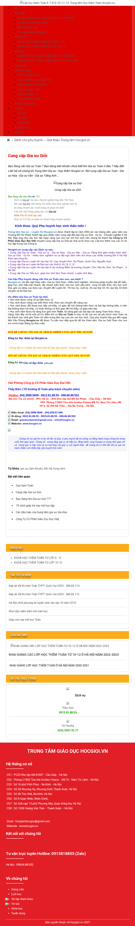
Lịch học (20, 51)
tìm (21, 362)
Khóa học (20, 36)
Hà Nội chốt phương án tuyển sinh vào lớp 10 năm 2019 (42, 602)
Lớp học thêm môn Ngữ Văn (34, 79)
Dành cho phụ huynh (28, 140)
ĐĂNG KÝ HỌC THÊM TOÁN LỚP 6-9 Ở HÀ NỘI (46, 56)
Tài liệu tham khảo (25, 103)
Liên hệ (19, 132)
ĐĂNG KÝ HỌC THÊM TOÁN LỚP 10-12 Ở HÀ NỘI (47, 60)
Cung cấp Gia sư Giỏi (28, 492)
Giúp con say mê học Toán (25, 619)
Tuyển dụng (21, 127)
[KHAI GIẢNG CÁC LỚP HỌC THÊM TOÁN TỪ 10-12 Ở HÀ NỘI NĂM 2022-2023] (60, 645)
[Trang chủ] (16, 8)
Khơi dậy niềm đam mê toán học (28, 611)
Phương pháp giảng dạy (32, 32)
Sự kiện (22, 118)
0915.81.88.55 (68, 712)
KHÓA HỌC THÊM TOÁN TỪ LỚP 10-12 (41, 46)
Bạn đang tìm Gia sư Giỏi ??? (33, 499)
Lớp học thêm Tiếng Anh (32, 84)
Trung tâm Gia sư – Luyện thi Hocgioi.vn (32, 231)
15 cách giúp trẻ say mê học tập (35, 505)
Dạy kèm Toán (24, 485)
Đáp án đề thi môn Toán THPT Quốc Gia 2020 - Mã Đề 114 (44, 585)
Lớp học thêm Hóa (28, 89)
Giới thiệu (20, 13)
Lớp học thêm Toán (29, 75)
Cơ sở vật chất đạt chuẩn (32, 22)
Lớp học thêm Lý (27, 94)
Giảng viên (21, 65)
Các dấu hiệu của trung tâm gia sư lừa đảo (41, 512)
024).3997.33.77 (68, 730)
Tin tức (19, 108)
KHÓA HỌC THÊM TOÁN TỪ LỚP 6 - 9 (40, 41)
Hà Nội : (11, 864)
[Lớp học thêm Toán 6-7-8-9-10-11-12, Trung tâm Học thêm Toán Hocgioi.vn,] (67, 2)
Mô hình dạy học (27, 27)
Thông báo (23, 122)
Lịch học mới (18, 635)
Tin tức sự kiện (20, 575)
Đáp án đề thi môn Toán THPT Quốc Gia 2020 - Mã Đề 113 (44, 594)
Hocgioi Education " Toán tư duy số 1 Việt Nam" (46, 17)
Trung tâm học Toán (29, 99)
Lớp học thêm (23, 70)
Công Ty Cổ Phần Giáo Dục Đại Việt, (37, 519)
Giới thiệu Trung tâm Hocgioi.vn (68, 140)
